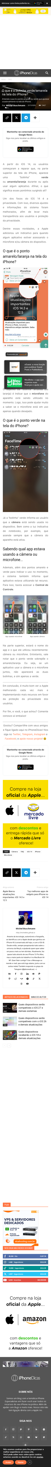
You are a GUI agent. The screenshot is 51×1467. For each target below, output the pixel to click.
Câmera (14, 852)
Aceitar (8, 1462)
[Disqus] (25, 1090)
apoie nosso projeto (31, 738)
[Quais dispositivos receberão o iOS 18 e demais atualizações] (10, 1035)
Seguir (43, 1262)
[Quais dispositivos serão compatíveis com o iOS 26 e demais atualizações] (10, 1021)
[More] (35, 118)
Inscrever (41, 1280)
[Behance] (10, 974)
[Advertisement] (25, 42)
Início (3, 79)
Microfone (8, 855)
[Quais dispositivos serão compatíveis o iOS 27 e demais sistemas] (10, 1008)
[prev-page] (4, 1045)
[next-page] (9, 1045)
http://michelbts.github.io (25, 933)
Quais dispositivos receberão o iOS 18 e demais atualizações (29, 1035)
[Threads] (25, 1445)
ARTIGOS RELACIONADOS (16, 997)
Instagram (39, 734)
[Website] (22, 984)
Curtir (43, 1256)
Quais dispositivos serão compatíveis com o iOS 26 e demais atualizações (32, 1021)
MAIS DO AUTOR (38, 997)
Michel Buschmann (15, 105)
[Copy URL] (7, 118)
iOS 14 (29, 852)
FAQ (10, 79)
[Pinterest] (10, 979)
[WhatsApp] (21, 1437)
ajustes (40, 1457)
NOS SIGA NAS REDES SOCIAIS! (19, 1248)
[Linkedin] (28, 974)
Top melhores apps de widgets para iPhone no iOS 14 (37, 894)
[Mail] (34, 974)
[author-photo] (25, 924)
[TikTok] (34, 979)
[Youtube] (28, 984)
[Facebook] (16, 974)
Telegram (27, 734)
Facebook (10, 738)
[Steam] (22, 979)
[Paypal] (40, 974)
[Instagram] (22, 974)
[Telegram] (26, 118)
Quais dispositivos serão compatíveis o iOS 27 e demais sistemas (31, 1007)
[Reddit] (16, 979)
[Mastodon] (44, 1437)
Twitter (17, 734)
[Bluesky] (36, 1437)
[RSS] (36, 1429)
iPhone (37, 852)
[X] (16, 118)
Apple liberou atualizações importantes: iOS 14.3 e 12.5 (13, 896)
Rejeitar (21, 1462)
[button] (4, 73)
